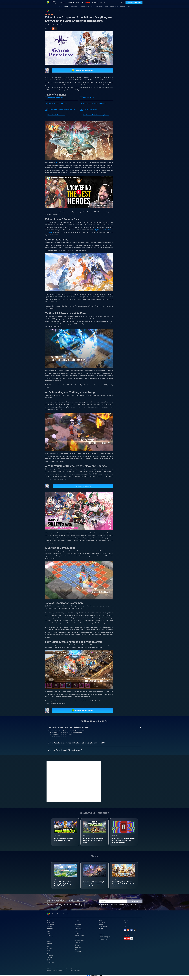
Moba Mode (77, 926)
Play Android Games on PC (105, 936)
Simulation (49, 957)
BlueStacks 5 (50, 926)
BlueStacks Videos (125, 6)
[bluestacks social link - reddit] (128, 930)
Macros (76, 931)
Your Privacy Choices (96, 975)
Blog (77, 2)
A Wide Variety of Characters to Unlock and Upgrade (62, 109)
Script (76, 944)
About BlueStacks (103, 922)
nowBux (49, 933)
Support (102, 2)
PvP (127, 167)
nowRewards (50, 937)
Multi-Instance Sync (79, 930)
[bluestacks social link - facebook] (131, 930)
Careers (101, 928)
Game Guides (124, 55)
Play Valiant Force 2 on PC (83, 486)
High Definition (78, 947)
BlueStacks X (137, 170)
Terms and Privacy (51, 970)
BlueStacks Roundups (97, 6)
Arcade (48, 950)
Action (133, 164)
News (106, 6)
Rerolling (76, 938)
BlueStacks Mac (50, 924)
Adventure (49, 948)
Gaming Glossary (103, 939)
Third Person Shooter (127, 170)
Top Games (49, 943)
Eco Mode (77, 933)
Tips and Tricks (125, 164)
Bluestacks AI (50, 928)
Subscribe (135, 901)
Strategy (49, 960)
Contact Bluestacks (103, 926)
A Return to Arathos (88, 97)
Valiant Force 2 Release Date (55, 97)
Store (86, 2)
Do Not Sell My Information (76, 970)
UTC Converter (78, 951)
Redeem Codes (114, 6)
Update (125, 922)
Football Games (50, 962)
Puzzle (48, 952)
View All (133, 153)
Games (70, 2)
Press (100, 930)
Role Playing (50, 955)
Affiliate (95, 2)
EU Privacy (68, 970)
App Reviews (74, 6)
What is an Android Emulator (105, 937)
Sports (48, 959)
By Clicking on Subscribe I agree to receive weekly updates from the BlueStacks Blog (118, 904)
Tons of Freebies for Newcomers (56, 115)
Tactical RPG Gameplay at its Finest (57, 103)
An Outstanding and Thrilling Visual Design (94, 103)
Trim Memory (77, 942)
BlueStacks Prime (51, 922)
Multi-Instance (78, 928)
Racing (48, 953)
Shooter (133, 167)
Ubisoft (139, 164)
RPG (57, 162)
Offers (48, 931)
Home (60, 6)
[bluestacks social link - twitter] (135, 930)
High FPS (77, 945)
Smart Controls (78, 937)
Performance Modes (79, 940)
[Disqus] (73, 781)
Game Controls (78, 922)
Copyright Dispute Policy (60, 970)
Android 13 (49, 935)
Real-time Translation (79, 935)
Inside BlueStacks (84, 6)
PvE (123, 167)
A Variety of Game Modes (90, 109)
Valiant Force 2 (64, 10)
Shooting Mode (78, 924)
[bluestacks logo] (51, 2)
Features (62, 2)
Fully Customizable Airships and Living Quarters (96, 115)
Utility (76, 949)
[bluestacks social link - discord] (125, 930)
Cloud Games (50, 945)
